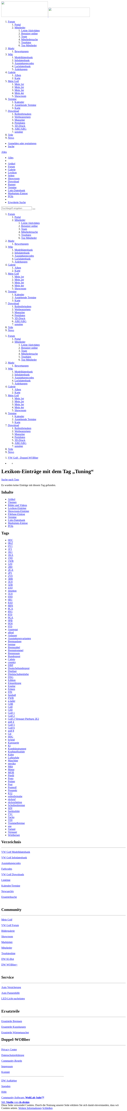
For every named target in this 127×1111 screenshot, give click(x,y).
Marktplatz (7, 942)
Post (10, 784)
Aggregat (13, 629)
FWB (11, 698)
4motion (12, 590)
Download (13, 181)
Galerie (12, 169)
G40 (10, 707)
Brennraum (14, 653)
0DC (10, 540)
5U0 (10, 593)
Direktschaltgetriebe (18, 674)
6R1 (10, 599)
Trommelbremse (16, 823)
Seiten (11, 175)
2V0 (10, 575)
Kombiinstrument (17, 748)
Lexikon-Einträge (17, 508)
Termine (12, 187)
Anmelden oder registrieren (22, 143)
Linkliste (5, 880)
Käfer (11, 754)
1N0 (10, 558)
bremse (11, 644)
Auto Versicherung (11, 987)
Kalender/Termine (10, 885)
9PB (10, 620)
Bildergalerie (8, 930)
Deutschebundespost (18, 668)
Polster (11, 781)
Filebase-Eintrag (16, 514)
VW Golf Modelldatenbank (15, 852)
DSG (10, 677)
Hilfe (4, 1091)
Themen (12, 502)
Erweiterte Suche (17, 202)
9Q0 (10, 623)
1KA (10, 555)
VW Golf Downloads (12, 874)
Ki (9, 745)
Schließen (47, 1108)
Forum (11, 166)
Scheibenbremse (16, 805)
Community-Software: (22, 1097)
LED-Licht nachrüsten (13, 998)
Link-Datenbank (16, 190)
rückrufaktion (15, 802)
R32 (10, 793)
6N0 (10, 596)
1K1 (10, 552)
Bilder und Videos (17, 505)
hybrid (11, 739)
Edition (12, 680)
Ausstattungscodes (11, 863)
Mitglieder (6, 947)
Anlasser (12, 635)
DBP (10, 665)
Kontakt (5, 1072)
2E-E (10, 569)
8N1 (10, 611)
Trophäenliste (8, 953)
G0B (10, 704)
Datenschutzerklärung (12, 1055)
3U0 (10, 581)
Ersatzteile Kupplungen (13, 1026)
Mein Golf (6, 919)
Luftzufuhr (13, 757)
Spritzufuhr (14, 811)
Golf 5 (11, 724)
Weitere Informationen (30, 1108)
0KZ (10, 543)
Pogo (10, 778)
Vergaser (12, 832)
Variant (11, 829)
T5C (10, 814)
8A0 (10, 602)
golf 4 (11, 721)
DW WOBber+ (9, 964)
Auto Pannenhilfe (10, 993)
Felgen (11, 689)
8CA (10, 608)
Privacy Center (9, 1049)
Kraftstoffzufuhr (16, 751)
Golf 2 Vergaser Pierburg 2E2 (23, 718)
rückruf (12, 799)
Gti (9, 733)
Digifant (12, 671)
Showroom (14, 178)
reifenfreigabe (15, 796)
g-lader (11, 701)
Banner (12, 184)
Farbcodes (6, 868)
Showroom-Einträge (18, 511)
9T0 (10, 626)
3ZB (10, 584)
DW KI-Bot (7, 959)
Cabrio (11, 659)
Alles (10, 157)
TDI (10, 820)
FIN (10, 692)
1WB (11, 561)
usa (9, 826)
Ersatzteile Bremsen (11, 1021)
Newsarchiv (7, 891)
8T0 (10, 614)
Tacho (11, 817)
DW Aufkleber (9, 1080)
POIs (10, 196)
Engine (11, 686)
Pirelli (11, 775)
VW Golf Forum (10, 925)
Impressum (7, 1066)
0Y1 (10, 546)
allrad (11, 632)
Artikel (11, 163)
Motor (11, 769)
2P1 (10, 572)
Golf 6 (11, 727)
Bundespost (14, 656)
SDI (10, 808)
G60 (10, 710)
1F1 (10, 549)
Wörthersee (14, 835)
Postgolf (12, 787)
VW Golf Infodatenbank (14, 857)
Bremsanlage (14, 641)
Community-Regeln (11, 1060)
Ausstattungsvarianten (19, 638)
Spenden (5, 1086)
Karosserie (13, 742)
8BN (10, 605)
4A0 (10, 587)
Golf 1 (11, 712)
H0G (10, 736)
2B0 (10, 567)
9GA (10, 617)
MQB (11, 772)
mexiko (12, 763)
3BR (10, 578)
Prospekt (12, 790)
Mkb (10, 766)
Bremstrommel (15, 650)
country (12, 662)
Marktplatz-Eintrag (18, 193)
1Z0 (10, 564)
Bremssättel (14, 647)
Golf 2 (11, 715)
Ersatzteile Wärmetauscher (15, 1032)
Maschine (13, 760)
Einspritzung (14, 683)
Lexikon (12, 172)
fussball (12, 695)
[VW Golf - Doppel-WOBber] (45, 16)
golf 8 (11, 730)
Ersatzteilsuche (9, 897)
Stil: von (15, 1102)
